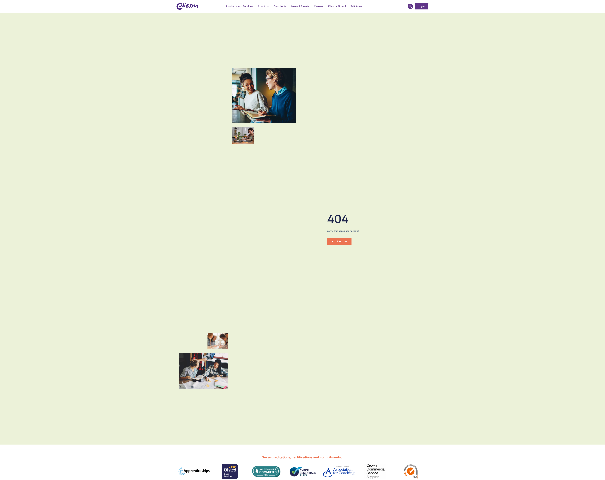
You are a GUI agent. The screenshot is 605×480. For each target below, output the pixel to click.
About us (263, 6)
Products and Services (239, 6)
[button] (410, 6)
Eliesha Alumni (337, 6)
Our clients (280, 6)
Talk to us (356, 6)
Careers (318, 6)
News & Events (300, 6)
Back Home (339, 241)
